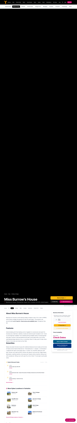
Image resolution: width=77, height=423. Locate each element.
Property (51, 6)
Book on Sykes (60, 297)
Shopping (45, 6)
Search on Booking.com (62, 346)
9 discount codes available (63, 328)
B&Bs (21, 308)
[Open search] (62, 2)
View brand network (62, 322)
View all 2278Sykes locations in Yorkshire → (14, 417)
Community (64, 6)
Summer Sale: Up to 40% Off (14, 366)
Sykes (10, 365)
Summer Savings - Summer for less (16, 378)
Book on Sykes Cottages (62, 341)
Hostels (41, 308)
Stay (13, 2)
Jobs (60, 2)
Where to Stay (16, 6)
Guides (39, 2)
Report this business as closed (69, 305)
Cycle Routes (29, 2)
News (35, 2)
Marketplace (48, 2)
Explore (9, 2)
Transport (57, 6)
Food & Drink (18, 2)
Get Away (55, 2)
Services (23, 6)
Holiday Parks (36, 308)
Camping (24, 308)
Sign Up (69, 2)
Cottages (16, 308)
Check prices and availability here (29, 321)
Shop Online (62, 325)
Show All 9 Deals (9, 382)
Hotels (12, 308)
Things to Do (38, 6)
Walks (24, 2)
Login (65, 2)
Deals (43, 2)
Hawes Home (8, 6)
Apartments (30, 308)
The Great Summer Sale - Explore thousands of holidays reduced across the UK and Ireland (26, 372)
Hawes (5, 294)
